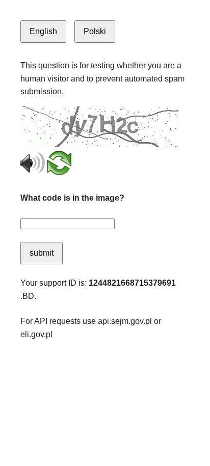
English (43, 31)
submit (42, 253)
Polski (95, 31)
